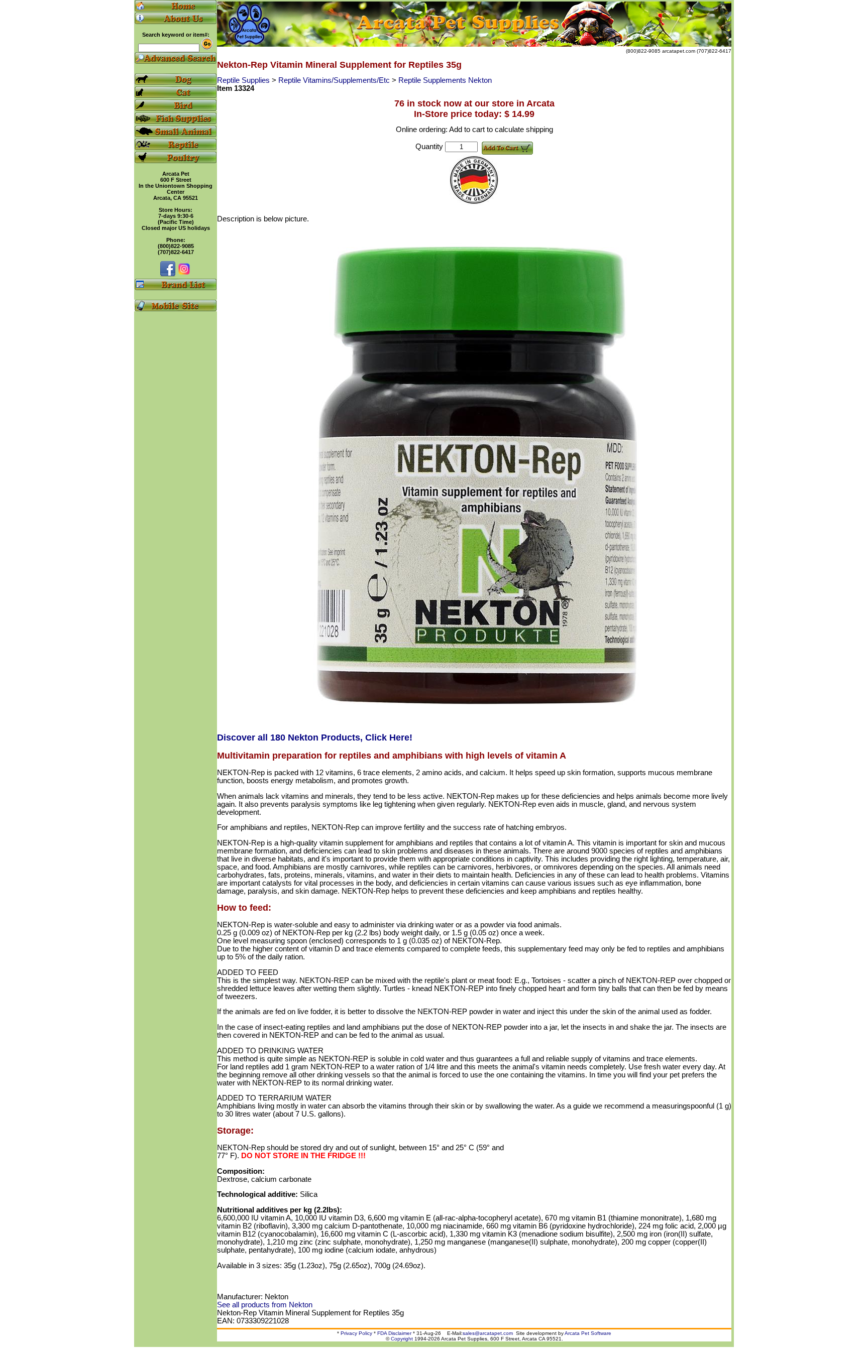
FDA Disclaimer (394, 1333)
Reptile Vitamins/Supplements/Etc (335, 80)
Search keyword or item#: (175, 35)
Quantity (429, 147)
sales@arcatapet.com (488, 1333)
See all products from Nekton (264, 1305)
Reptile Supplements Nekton (445, 80)
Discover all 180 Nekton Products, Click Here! (314, 737)
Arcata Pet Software (588, 1333)
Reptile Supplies (244, 80)
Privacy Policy (356, 1333)
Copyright (402, 1338)
